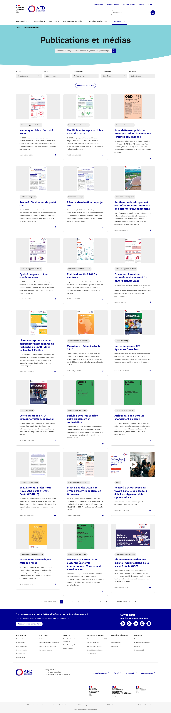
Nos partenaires (20, 654)
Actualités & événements (98, 21)
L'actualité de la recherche (94, 650)
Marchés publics (129, 4)
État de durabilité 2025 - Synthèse (82, 276)
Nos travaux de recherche (72, 21)
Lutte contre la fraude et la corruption (85, 709)
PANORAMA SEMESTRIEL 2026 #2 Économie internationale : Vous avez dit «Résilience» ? (84, 564)
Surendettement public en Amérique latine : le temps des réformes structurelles (132, 133)
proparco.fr (130, 673)
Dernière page (135, 601)
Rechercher (153, 12)
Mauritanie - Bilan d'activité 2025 (84, 348)
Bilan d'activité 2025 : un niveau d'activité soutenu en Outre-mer (84, 491)
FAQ (139, 705)
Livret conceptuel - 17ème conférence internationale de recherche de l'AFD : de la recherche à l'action (37, 345)
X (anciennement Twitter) (129, 623)
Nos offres (53, 21)
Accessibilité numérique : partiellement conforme (88, 705)
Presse (141, 4)
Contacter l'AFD (24, 705)
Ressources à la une (140, 639)
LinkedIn (142, 623)
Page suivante (122, 601)
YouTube (135, 623)
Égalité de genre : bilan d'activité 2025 (34, 276)
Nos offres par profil (69, 645)
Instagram (148, 623)
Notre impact (43, 639)
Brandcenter (138, 650)
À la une (113, 639)
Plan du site (148, 705)
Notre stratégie (20, 642)
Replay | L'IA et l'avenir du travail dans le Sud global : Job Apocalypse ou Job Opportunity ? (130, 492)
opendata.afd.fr (147, 673)
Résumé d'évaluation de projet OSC (38, 204)
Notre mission (20, 639)
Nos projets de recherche (94, 646)
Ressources (118, 21)
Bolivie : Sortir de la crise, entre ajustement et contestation (82, 419)
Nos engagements (21, 646)
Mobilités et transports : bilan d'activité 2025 (85, 132)
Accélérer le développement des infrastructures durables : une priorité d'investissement (132, 205)
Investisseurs (98, 4)
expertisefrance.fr (100, 673)
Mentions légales (64, 705)
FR (151, 4)
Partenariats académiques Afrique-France (35, 561)
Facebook (122, 623)
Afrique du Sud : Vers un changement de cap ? (129, 417)
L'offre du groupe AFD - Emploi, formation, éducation (37, 417)
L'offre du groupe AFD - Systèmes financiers (128, 348)
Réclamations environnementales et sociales (120, 705)
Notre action (38, 21)
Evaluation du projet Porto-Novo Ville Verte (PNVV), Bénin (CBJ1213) (36, 491)
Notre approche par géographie (49, 642)
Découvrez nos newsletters (29, 624)
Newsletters (114, 646)
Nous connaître (21, 21)
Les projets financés (45, 650)
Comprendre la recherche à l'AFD (97, 639)
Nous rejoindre (20, 657)
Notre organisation (21, 650)
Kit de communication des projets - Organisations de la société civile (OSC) (131, 563)
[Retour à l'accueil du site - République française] (41, 9)
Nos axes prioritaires (93, 642)
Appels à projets (113, 4)
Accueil (18, 27)
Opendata (137, 646)
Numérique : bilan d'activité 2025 (36, 132)
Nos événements (116, 642)
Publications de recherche (142, 642)
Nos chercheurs (91, 654)
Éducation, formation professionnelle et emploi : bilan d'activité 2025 (130, 277)
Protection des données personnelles (44, 705)
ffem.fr (116, 673)
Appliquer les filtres (85, 85)
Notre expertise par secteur (47, 646)
